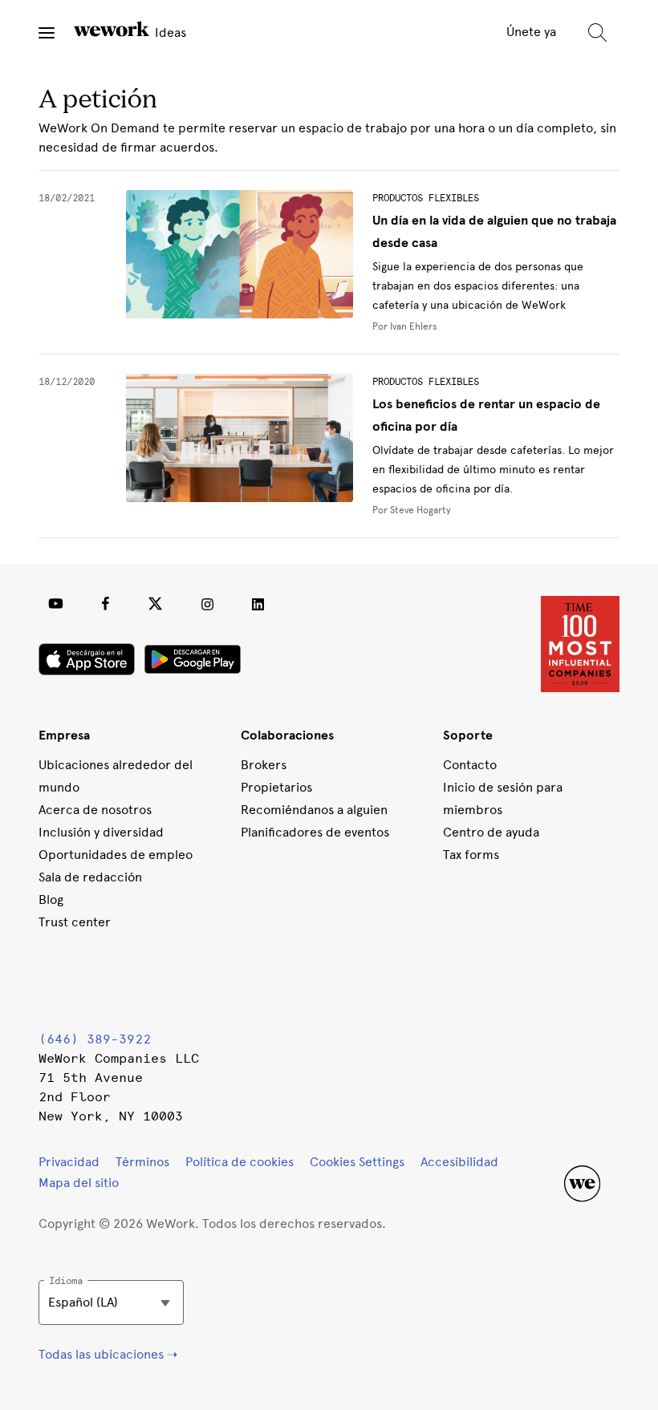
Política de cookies (239, 1161)
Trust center (75, 922)
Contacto (470, 764)
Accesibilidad (459, 1161)
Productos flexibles (425, 198)
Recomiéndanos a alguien (314, 809)
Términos (142, 1161)
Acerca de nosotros (95, 809)
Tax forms (471, 854)
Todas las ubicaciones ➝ (108, 1354)
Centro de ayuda (491, 832)
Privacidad (69, 1161)
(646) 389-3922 (95, 1039)
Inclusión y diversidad (101, 832)
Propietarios (276, 787)
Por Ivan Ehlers (404, 326)
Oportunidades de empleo (116, 854)
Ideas (169, 32)
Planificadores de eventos (315, 832)
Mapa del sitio (79, 1182)
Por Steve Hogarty (411, 510)
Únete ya (531, 31)
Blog (51, 899)
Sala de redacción (90, 877)
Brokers (263, 764)
